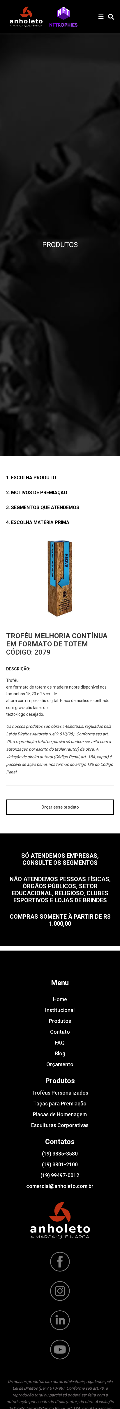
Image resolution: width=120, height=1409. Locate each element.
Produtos (60, 1021)
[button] (63, 17)
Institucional (60, 1010)
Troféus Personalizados (59, 1093)
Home (60, 999)
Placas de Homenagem (60, 1114)
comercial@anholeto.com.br (59, 1186)
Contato (60, 1032)
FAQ (60, 1043)
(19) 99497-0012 (59, 1175)
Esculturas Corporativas (60, 1125)
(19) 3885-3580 (60, 1154)
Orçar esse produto (60, 807)
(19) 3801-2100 (60, 1164)
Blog (60, 1053)
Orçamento (59, 1064)
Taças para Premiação (60, 1103)
